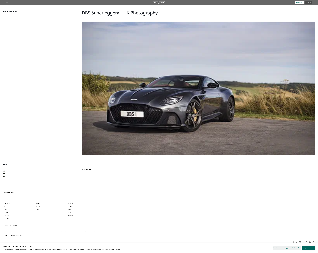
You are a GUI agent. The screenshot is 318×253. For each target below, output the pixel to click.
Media (69, 209)
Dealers (38, 203)
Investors (70, 215)
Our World (7, 203)
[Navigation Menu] (7, 2)
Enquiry (38, 206)
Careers (70, 212)
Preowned (7, 215)
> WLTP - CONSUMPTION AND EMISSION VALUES (13, 235)
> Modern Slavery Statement (10, 225)
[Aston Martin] (159, 2)
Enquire (308, 3)
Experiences (7, 218)
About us (70, 206)
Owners (6, 209)
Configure (299, 3)
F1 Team (6, 212)
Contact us (38, 209)
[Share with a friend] (5, 177)
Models (6, 206)
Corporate (70, 203)
